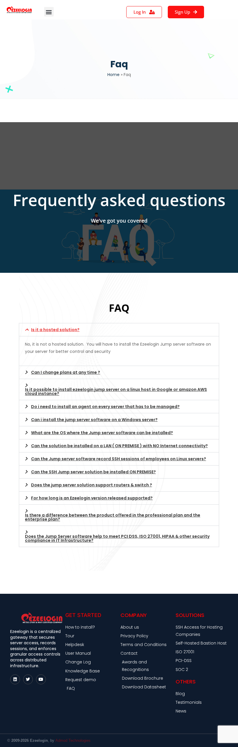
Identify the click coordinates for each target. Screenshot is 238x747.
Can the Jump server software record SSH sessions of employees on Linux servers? (118, 459)
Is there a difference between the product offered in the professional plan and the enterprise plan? (112, 517)
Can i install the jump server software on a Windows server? (94, 420)
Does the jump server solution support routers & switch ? (91, 485)
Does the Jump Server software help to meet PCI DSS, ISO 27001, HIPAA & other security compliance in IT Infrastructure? (117, 538)
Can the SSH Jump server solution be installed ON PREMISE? (93, 472)
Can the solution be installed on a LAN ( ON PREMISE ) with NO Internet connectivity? (119, 446)
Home (113, 74)
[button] (49, 12)
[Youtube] (41, 679)
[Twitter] (28, 679)
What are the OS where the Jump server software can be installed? (102, 433)
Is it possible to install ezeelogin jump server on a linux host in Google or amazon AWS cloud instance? (116, 391)
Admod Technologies (73, 740)
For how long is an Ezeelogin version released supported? (92, 498)
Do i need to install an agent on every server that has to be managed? (105, 407)
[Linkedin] (15, 679)
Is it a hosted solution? (55, 330)
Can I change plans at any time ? (65, 372)
